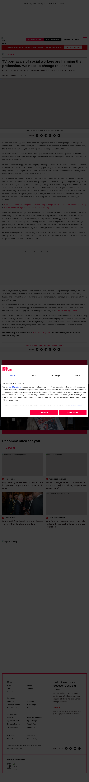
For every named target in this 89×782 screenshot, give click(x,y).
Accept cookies (72, 412)
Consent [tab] (12, 376)
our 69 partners (15, 387)
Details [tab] (33, 376)
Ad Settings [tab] (55, 376)
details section (76, 405)
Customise (44, 412)
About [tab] (77, 376)
